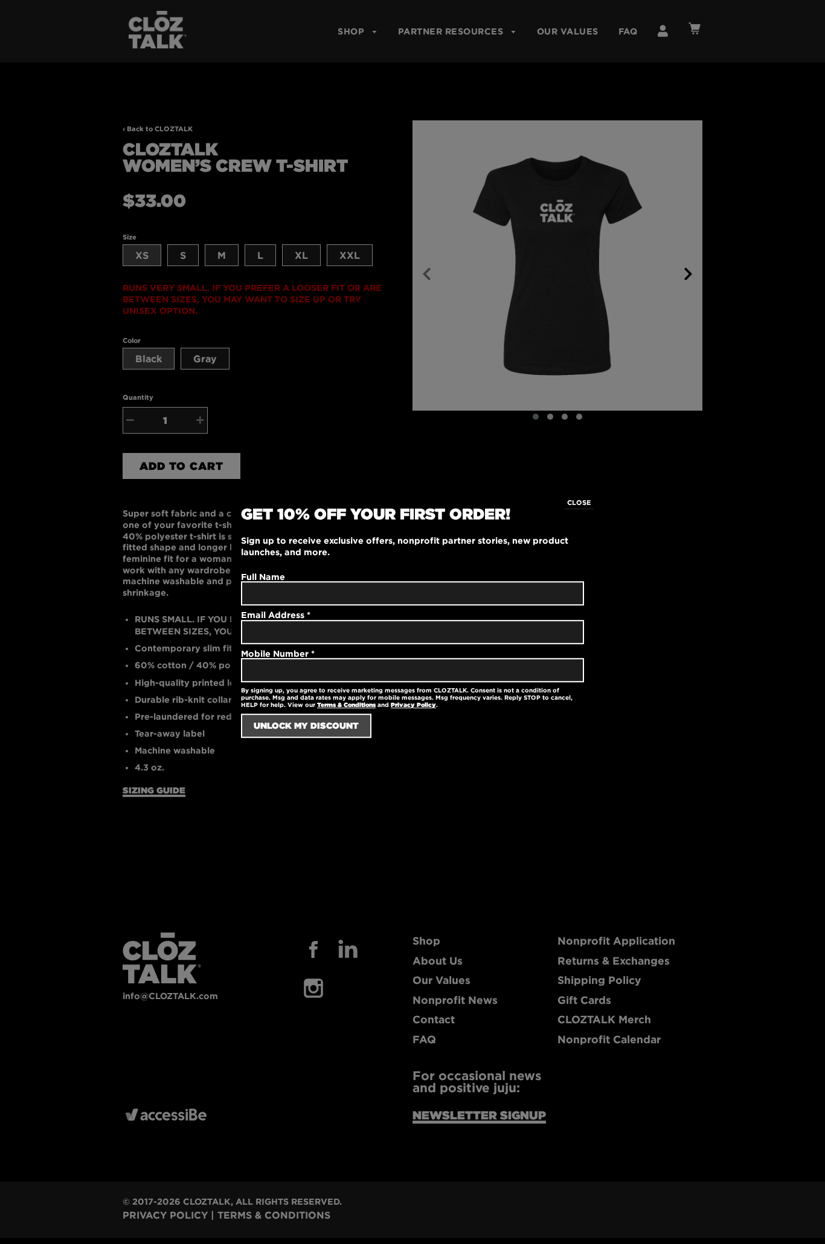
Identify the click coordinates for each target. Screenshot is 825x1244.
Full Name (263, 576)
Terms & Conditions (346, 705)
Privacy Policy (413, 705)
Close (579, 502)
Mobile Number (278, 653)
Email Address (275, 614)
